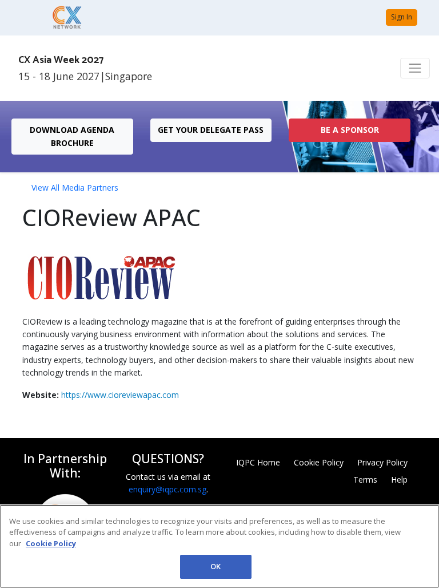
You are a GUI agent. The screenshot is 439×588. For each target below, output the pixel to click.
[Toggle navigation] (415, 68)
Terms (365, 479)
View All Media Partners (74, 187)
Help (399, 479)
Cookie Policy (319, 462)
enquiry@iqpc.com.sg (167, 489)
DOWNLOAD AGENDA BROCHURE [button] (72, 136)
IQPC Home (258, 462)
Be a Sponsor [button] (350, 129)
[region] (219, 546)
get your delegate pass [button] (211, 129)
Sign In (401, 17)
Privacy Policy (382, 462)
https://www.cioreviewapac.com (120, 394)
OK (215, 566)
